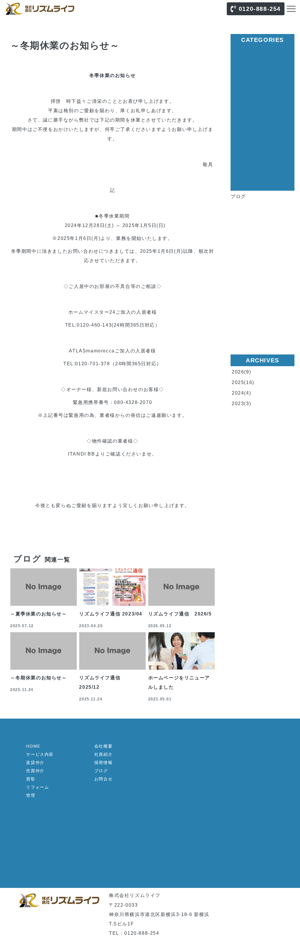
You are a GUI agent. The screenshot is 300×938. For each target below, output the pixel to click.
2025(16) (243, 382)
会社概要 (103, 746)
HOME (33, 746)
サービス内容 (40, 754)
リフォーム (37, 787)
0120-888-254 (141, 933)
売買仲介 (35, 770)
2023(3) (241, 403)
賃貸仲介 (35, 762)
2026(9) (241, 371)
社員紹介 (103, 754)
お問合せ (103, 779)
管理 (30, 795)
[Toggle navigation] (291, 8)
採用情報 (103, 762)
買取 (30, 779)
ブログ (238, 196)
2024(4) (241, 392)
